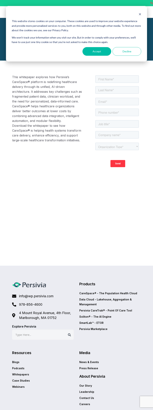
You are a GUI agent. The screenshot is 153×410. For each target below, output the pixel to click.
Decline (127, 51)
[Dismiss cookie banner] (140, 14)
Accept (97, 51)
